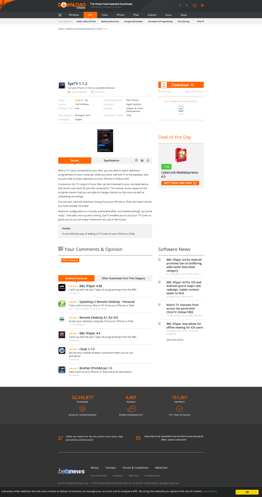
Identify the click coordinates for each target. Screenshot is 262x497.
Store (168, 15)
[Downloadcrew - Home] (72, 6)
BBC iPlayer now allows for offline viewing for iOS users (184, 325)
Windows (74, 15)
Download (179, 84)
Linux (105, 15)
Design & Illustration (133, 21)
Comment (99, 92)
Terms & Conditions (135, 467)
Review (75, 160)
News (184, 15)
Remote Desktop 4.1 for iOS (98, 317)
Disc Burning (183, 21)
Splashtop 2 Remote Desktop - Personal (107, 302)
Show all (200, 21)
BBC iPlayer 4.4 (89, 333)
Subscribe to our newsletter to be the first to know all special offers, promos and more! (173, 438)
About (95, 467)
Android (152, 15)
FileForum (134, 475)
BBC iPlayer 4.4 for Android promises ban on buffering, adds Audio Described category (184, 265)
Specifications (111, 160)
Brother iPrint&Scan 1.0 (95, 368)
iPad (136, 15)
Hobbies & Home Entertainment (80, 28)
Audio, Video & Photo (86, 21)
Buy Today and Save (178, 183)
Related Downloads (76, 278)
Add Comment (70, 260)
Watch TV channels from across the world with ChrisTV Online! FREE (182, 308)
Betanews (118, 475)
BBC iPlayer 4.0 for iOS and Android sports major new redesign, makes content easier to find (183, 287)
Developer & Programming (160, 21)
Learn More (210, 491)
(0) (86, 100)
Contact (111, 467)
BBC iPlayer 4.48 (90, 286)
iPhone (120, 15)
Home (61, 28)
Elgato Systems (133, 104)
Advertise (161, 467)
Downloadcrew (152, 475)
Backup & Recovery (110, 21)
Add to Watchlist (79, 92)
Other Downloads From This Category (123, 278)
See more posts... (175, 339)
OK (247, 492)
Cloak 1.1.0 (86, 349)
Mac (90, 15)
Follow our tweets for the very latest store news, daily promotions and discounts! (94, 438)
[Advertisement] (131, 56)
